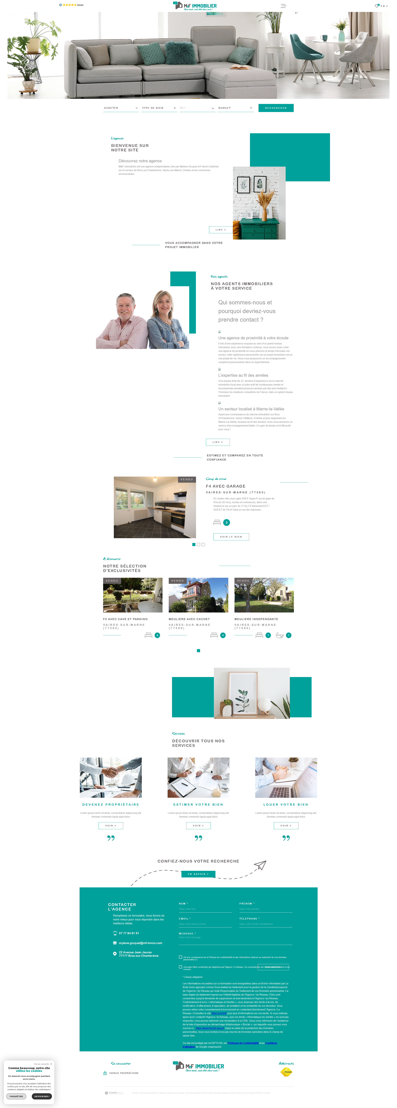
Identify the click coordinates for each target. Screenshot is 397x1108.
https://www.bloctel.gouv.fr (210, 1028)
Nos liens (242, 1093)
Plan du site (206, 1093)
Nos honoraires (192, 1093)
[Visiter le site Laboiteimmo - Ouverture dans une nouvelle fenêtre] (114, 1093)
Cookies (266, 1093)
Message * (187, 933)
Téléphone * (249, 918)
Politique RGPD (254, 1093)
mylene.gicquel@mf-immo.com (140, 943)
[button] (193, 544)
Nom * (183, 903)
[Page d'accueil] (195, 6)
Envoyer (273, 967)
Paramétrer (16, 1096)
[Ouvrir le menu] (283, 6)
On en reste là (41, 1064)
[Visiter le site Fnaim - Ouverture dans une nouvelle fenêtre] (286, 1072)
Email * (185, 918)
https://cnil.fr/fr (219, 1013)
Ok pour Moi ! (41, 1096)
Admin (233, 1093)
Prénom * (247, 903)
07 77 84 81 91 (129, 933)
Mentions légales (220, 1093)
